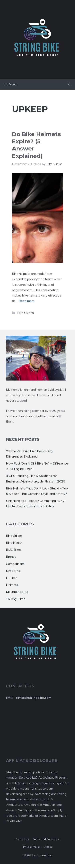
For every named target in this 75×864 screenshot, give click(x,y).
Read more (26, 301)
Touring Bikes (15, 599)
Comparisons (15, 564)
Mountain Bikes (17, 592)
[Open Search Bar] (69, 84)
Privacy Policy (31, 846)
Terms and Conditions (46, 839)
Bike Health (14, 543)
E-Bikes (11, 578)
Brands (11, 557)
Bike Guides (25, 313)
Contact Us (22, 839)
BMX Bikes (14, 550)
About (48, 846)
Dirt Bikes (13, 571)
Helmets (12, 585)
